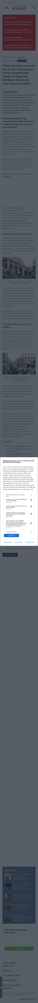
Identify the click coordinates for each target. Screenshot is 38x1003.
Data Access (19, 542)
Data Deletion (8, 542)
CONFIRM (11, 535)
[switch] (30, 500)
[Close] (34, 461)
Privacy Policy (30, 542)
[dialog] (19, 501)
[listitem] (19, 495)
